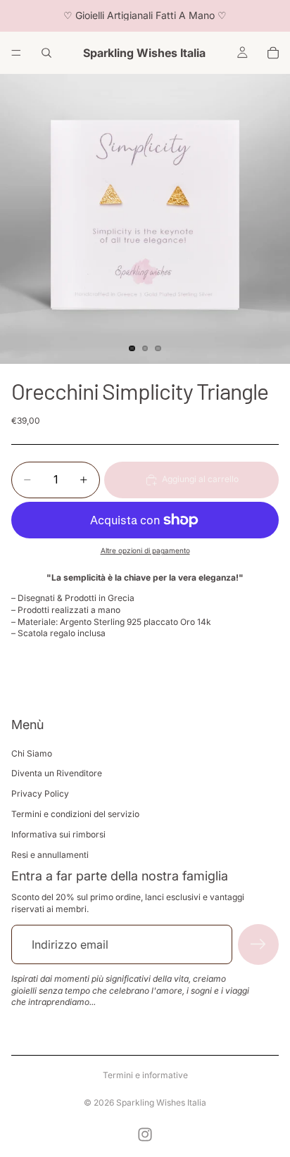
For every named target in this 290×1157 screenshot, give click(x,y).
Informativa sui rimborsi (58, 834)
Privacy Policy (40, 793)
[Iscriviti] (258, 944)
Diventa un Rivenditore (56, 773)
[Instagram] (145, 1134)
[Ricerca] (46, 52)
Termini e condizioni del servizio (75, 814)
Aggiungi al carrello (200, 479)
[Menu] (16, 53)
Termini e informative (145, 1075)
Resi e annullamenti (50, 854)
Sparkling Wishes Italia (161, 1102)
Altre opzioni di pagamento (145, 550)
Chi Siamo (31, 753)
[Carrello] (273, 52)
